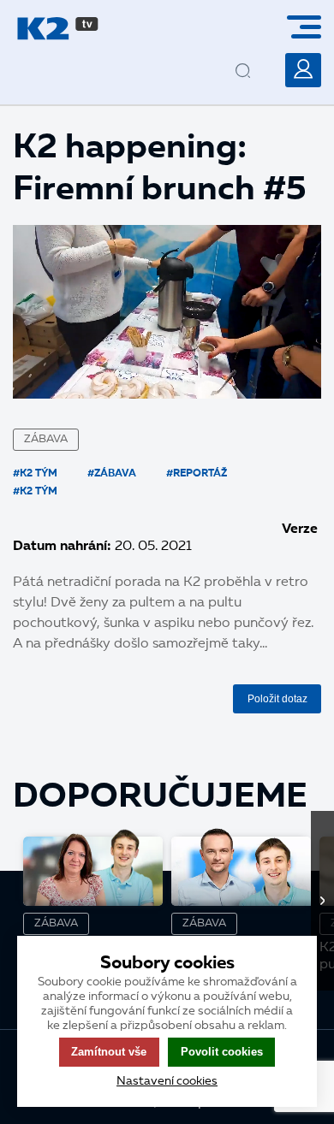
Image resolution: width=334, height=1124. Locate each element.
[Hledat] (257, 57)
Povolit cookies (222, 1051)
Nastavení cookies (167, 1081)
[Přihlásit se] (303, 70)
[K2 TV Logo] (58, 28)
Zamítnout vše (108, 1051)
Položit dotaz (277, 699)
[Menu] (310, 27)
